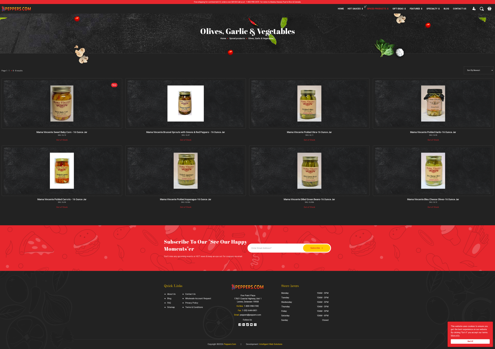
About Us (171, 294)
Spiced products (376, 8)
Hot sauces (354, 8)
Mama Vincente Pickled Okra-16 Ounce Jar (309, 132)
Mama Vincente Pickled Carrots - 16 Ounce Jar (61, 199)
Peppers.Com (230, 344)
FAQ (169, 303)
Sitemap (171, 307)
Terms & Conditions (194, 307)
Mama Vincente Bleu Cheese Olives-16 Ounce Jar (433, 199)
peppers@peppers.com (250, 315)
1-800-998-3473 (252, 2)
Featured (415, 8)
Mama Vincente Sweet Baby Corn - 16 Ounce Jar (61, 132)
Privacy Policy (191, 303)
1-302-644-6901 (249, 310)
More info (455, 335)
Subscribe (315, 248)
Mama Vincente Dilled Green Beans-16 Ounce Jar (309, 199)
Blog (446, 8)
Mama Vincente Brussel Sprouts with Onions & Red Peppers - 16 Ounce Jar (185, 132)
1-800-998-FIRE (251, 306)
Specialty (431, 8)
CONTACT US (459, 8)
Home (341, 8)
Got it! (470, 341)
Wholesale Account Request (198, 298)
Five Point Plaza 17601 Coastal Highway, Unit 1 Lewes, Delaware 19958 (248, 298)
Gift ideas (398, 8)
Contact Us (190, 294)
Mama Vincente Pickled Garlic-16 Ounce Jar (433, 132)
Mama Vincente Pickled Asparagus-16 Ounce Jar (185, 199)
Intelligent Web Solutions (270, 344)
